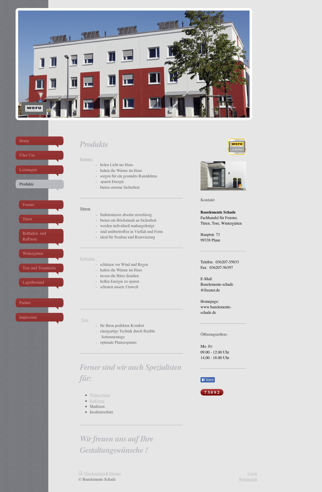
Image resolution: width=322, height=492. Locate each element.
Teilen (209, 380)
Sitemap (114, 473)
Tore (84, 319)
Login (252, 473)
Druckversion (94, 473)
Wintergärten (100, 395)
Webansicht (248, 479)
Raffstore (97, 400)
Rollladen (87, 258)
